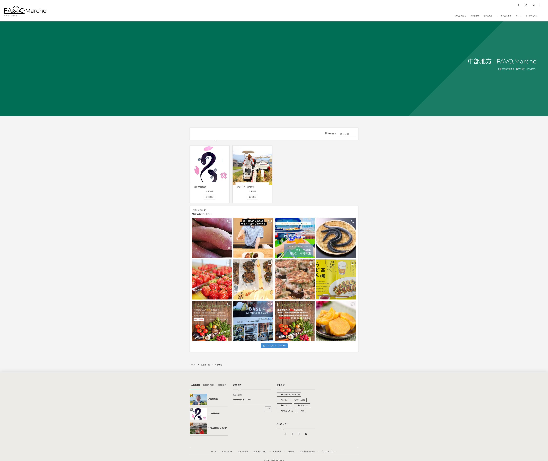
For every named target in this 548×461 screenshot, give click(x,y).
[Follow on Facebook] (292, 434)
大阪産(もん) (304, 405)
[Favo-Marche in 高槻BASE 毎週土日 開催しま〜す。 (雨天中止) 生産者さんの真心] (212, 321)
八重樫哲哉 (213, 399)
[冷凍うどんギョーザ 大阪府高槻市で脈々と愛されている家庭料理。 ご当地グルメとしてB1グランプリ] (295, 279)
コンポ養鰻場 (200, 187)
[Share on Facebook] (519, 5)
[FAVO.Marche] (25, 10)
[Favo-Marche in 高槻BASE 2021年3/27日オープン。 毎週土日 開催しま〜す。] (253, 321)
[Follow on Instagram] (299, 434)
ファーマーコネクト (246, 187)
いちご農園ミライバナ (217, 428)
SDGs (284, 400)
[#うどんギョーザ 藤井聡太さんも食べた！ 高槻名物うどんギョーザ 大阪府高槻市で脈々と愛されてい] (253, 238)
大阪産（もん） (288, 411)
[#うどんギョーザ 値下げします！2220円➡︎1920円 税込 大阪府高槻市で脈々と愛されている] (253, 279)
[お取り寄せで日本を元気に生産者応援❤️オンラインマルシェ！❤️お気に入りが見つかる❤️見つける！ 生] (336, 238)
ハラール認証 (300, 400)
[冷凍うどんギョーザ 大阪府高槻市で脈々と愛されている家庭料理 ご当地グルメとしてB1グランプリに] (336, 279)
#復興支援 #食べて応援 (291, 395)
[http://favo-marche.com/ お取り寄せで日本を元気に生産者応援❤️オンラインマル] (336, 321)
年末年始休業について (242, 400)
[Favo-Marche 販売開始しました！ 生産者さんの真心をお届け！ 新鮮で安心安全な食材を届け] (212, 238)
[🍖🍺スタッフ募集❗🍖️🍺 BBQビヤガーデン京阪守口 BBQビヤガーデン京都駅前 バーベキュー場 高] (295, 238)
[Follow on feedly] (306, 434)
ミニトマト (286, 405)
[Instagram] (526, 5)
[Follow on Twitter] (285, 434)
